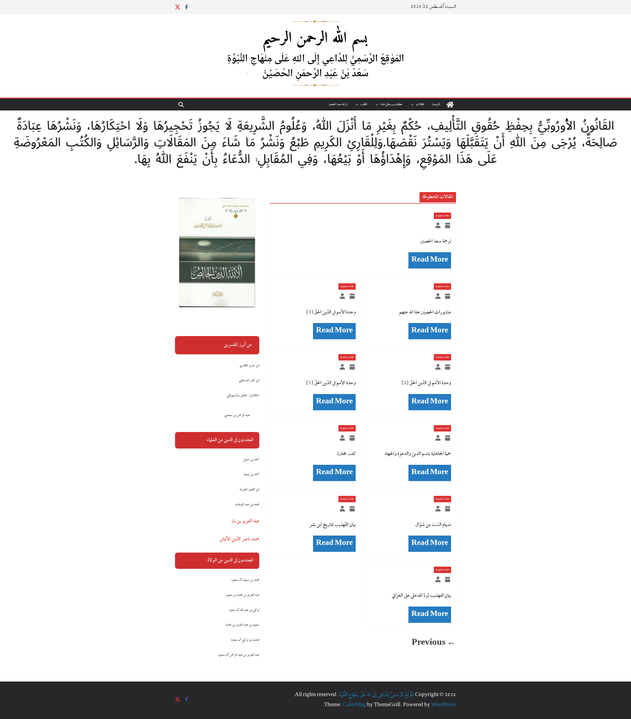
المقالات (420, 104)
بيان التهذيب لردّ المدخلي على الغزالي (421, 595)
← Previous (434, 643)
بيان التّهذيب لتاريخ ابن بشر (332, 525)
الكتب (364, 104)
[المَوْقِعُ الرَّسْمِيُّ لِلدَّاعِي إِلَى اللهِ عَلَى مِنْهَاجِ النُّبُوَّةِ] (450, 104)
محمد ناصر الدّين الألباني (239, 539)
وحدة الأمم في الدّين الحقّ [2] (426, 383)
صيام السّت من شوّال (433, 525)
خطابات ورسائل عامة (392, 104)
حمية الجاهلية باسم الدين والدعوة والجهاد (418, 454)
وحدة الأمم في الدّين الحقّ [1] (331, 383)
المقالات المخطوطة (442, 215)
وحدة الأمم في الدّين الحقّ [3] (331, 312)
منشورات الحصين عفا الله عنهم (425, 312)
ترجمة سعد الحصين (338, 104)
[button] (413, 104)
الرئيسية (436, 104)
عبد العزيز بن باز (245, 521)
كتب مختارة (346, 454)
